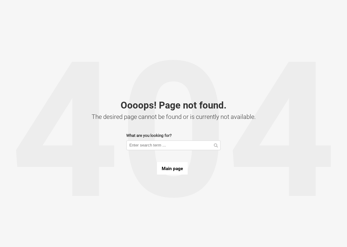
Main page (172, 168)
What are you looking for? (149, 135)
